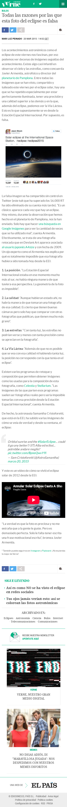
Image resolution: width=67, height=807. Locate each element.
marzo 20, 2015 (18, 461)
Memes (33, 749)
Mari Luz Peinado (12, 39)
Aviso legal (53, 796)
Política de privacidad (25, 799)
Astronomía (23, 618)
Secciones (63, 4)
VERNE (33, 689)
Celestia (29, 385)
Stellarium (44, 385)
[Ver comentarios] (61, 30)
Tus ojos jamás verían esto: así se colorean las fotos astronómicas (33, 601)
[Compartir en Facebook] (5, 30)
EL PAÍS (44, 785)
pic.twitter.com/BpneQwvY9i (27, 453)
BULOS (5, 10)
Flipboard (46, 551)
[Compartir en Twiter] (12, 30)
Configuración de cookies (27, 803)
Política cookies (45, 799)
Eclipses (8, 618)
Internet (58, 618)
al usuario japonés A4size (18, 247)
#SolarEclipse (46, 441)
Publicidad (41, 796)
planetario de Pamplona (17, 78)
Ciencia (37, 618)
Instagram (35, 551)
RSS (43, 803)
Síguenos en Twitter (40, 3)
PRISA (50, 803)
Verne (11, 4)
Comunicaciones (47, 621)
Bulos (47, 618)
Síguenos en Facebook (34, 3)
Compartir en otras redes (21, 30)
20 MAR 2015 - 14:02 (36, 39)
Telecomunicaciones (23, 621)
